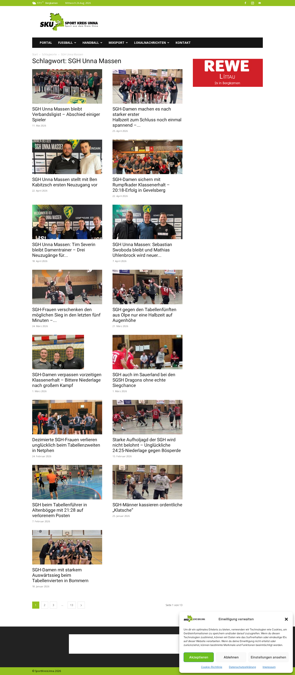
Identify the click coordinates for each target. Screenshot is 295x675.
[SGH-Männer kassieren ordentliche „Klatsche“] (147, 482)
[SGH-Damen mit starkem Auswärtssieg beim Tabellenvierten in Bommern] (67, 547)
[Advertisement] (184, 21)
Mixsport (116, 43)
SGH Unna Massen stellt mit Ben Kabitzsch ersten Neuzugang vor (64, 182)
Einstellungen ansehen (268, 657)
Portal (46, 43)
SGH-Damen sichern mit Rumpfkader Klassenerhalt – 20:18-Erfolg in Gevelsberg (141, 185)
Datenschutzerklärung (242, 667)
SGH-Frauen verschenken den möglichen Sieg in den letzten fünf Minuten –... (66, 315)
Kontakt (183, 43)
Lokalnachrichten (150, 43)
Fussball (65, 43)
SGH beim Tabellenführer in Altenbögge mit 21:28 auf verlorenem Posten (59, 510)
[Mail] (259, 3)
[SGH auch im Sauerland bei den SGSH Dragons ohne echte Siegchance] (147, 352)
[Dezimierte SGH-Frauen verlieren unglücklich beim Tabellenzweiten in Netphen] (67, 417)
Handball (90, 43)
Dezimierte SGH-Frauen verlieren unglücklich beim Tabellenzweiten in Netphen (66, 445)
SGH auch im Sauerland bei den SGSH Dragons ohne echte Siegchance (144, 380)
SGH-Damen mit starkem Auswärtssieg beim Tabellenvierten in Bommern (60, 575)
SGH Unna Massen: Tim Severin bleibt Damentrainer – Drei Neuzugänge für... (63, 250)
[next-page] (81, 605)
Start (35, 54)
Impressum (269, 667)
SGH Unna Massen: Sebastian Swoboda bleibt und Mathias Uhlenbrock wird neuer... (142, 250)
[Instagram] (252, 3)
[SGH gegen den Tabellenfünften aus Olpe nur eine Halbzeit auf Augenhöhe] (147, 287)
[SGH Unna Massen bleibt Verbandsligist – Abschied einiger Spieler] (67, 86)
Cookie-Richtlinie (211, 667)
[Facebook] (245, 3)
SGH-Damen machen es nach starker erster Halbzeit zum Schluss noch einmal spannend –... (147, 117)
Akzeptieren (198, 657)
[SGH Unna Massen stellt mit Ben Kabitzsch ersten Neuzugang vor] (67, 157)
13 (71, 605)
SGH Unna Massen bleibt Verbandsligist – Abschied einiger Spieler (66, 114)
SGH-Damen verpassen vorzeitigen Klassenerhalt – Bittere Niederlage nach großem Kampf (67, 380)
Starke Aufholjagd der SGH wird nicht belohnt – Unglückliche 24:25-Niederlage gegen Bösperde (147, 445)
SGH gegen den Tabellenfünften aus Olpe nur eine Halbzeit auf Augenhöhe (144, 315)
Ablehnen (231, 657)
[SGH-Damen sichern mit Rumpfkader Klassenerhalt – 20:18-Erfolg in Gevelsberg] (147, 157)
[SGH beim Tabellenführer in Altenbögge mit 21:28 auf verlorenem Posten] (67, 482)
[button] (286, 619)
